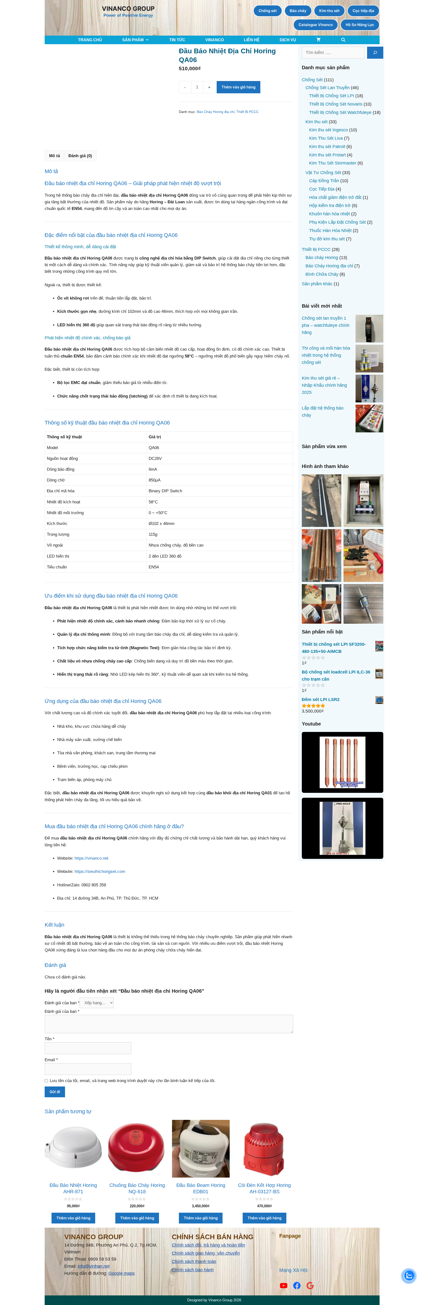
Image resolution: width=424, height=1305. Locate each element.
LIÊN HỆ (252, 40)
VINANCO (214, 40)
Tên (49, 1039)
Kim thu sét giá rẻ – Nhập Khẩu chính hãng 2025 (324, 385)
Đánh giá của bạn (62, 1003)
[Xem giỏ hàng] (318, 40)
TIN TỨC (177, 40)
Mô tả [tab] (54, 155)
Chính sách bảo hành (193, 1269)
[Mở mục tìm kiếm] (343, 40)
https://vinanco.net (91, 858)
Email (51, 1060)
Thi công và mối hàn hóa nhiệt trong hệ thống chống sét (326, 355)
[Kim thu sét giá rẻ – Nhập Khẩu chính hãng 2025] (369, 390)
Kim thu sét (329, 10)
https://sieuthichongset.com (100, 871)
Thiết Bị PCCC (247, 112)
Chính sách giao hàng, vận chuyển (206, 1253)
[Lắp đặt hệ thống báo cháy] (369, 420)
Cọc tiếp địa (363, 10)
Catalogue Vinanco (316, 24)
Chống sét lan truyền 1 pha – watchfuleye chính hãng (325, 325)
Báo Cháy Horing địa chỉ (215, 112)
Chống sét (268, 10)
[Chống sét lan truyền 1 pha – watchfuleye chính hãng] (369, 330)
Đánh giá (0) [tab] (80, 155)
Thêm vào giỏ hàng (238, 87)
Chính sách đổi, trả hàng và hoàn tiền (208, 1245)
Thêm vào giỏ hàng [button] (73, 1218)
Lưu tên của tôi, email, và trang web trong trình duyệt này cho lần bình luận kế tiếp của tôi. (132, 1080)
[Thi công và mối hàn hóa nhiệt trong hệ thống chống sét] (369, 360)
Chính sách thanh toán (194, 1261)
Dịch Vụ (288, 40)
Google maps (121, 1273)
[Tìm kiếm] (375, 53)
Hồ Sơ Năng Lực (360, 24)
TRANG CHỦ (90, 40)
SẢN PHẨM (133, 40)
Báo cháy (298, 10)
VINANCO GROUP (128, 8)
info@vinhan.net (94, 1266)
